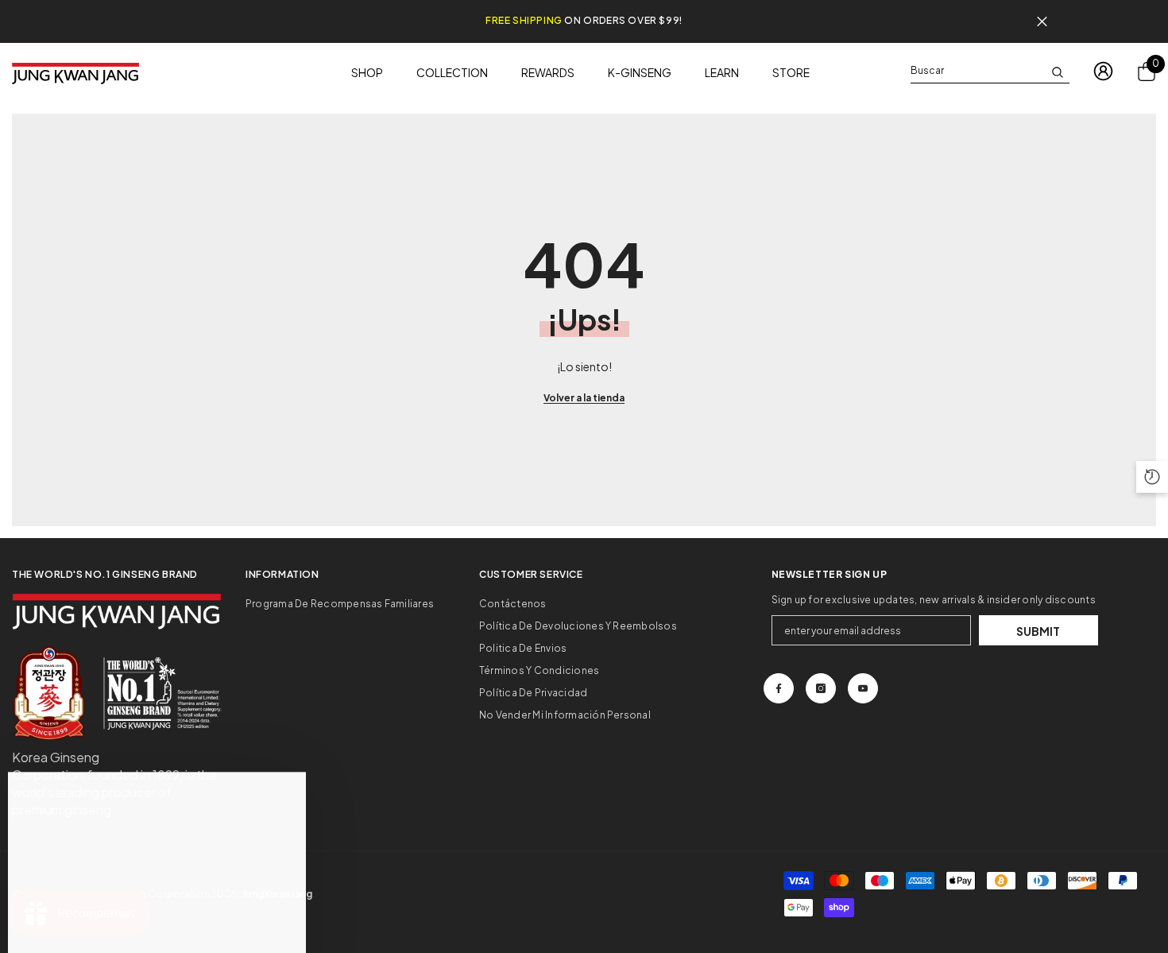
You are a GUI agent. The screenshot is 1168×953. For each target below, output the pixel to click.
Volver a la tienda (584, 398)
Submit (1038, 631)
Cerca (1042, 22)
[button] (1152, 477)
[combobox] (977, 71)
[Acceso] (1103, 71)
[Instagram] (821, 688)
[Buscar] (990, 71)
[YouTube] (863, 688)
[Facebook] (779, 688)
